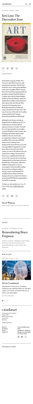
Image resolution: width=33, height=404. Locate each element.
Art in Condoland (10, 283)
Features (5, 10)
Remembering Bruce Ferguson (15, 234)
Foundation (5, 328)
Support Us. (5, 332)
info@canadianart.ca (7, 322)
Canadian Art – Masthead (24, 330)
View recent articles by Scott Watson (15, 205)
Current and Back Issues (24, 327)
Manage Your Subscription (24, 332)
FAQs (19, 328)
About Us (4, 327)
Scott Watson (8, 73)
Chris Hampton (9, 295)
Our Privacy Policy (22, 333)
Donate (4, 330)
